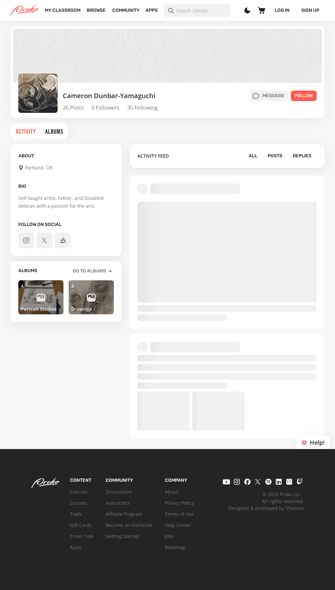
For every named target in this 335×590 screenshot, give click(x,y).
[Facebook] (247, 482)
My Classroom (62, 10)
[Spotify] (268, 482)
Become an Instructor (129, 525)
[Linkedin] (279, 482)
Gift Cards (81, 525)
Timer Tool (81, 536)
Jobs (169, 536)
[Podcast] (289, 482)
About (171, 492)
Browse (96, 10)
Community (125, 10)
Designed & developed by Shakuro (266, 508)
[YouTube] (226, 482)
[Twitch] (300, 482)
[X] (258, 482)
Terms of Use (179, 514)
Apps (152, 10)
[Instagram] (237, 482)
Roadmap (175, 547)
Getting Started (122, 536)
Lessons (78, 503)
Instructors (118, 503)
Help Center (178, 525)
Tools (75, 514)
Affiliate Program (124, 514)
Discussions (119, 492)
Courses (79, 492)
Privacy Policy (179, 503)
